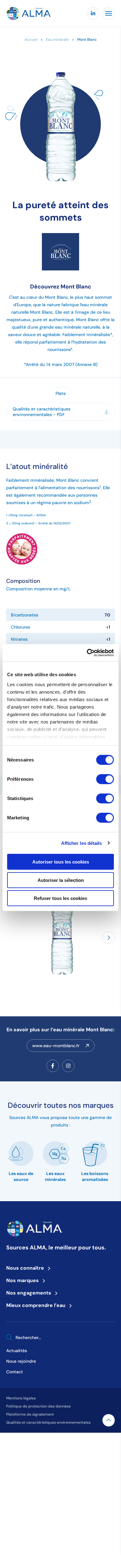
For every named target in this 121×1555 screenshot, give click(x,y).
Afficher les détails (81, 842)
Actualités (16, 1350)
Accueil (31, 39)
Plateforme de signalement (30, 1414)
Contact (14, 1372)
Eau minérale (57, 39)
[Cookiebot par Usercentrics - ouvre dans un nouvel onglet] (87, 653)
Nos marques (24, 1280)
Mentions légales (21, 1398)
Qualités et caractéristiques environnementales (48, 1422)
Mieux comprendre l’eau (37, 1305)
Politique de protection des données (38, 1406)
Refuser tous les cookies (60, 898)
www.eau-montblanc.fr (55, 1045)
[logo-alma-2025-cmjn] (28, 13)
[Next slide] (108, 937)
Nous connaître (27, 1268)
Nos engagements (30, 1293)
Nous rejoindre (21, 1361)
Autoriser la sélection (61, 880)
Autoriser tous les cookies (60, 861)
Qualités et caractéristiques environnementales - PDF (41, 411)
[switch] (105, 779)
